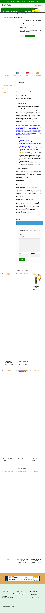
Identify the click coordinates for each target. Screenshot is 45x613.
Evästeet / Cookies (20, 596)
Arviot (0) (4, 92)
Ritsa (30, 98)
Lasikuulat (26, 98)
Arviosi (20, 237)
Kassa (30, 5)
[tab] (8, 82)
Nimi (20, 253)
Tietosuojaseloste (20, 594)
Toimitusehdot (5, 88)
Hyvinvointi (23, 9)
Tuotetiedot (4, 82)
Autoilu (9, 9)
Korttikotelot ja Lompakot (16, 11)
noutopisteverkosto (23, 152)
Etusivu (5, 17)
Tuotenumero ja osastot (7, 85)
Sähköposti (32, 253)
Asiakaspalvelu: (6, 590)
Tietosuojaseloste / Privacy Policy (9, 606)
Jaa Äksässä (7, 75)
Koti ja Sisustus (6, 11)
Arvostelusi (21, 234)
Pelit (32, 9)
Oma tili (26, 5)
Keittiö (28, 9)
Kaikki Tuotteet (28, 11)
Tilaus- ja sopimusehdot (21, 593)
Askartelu (5, 9)
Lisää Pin (27, 75)
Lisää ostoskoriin (30, 36)
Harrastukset (16, 9)
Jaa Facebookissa (17, 75)
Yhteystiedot (19, 591)
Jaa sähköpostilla (37, 75)
